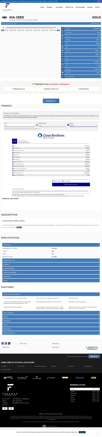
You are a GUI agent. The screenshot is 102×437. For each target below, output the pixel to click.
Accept (82, 432)
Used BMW (4, 366)
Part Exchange (80, 7)
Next (58, 30)
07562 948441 (18, 401)
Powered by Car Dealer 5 (52, 426)
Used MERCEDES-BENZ (40, 366)
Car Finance (59, 7)
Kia (12, 23)
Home (42, 7)
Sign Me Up (94, 356)
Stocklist (49, 7)
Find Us (97, 7)
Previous (2, 30)
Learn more (74, 432)
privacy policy (58, 414)
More (18, 227)
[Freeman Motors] (7, 7)
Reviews (90, 7)
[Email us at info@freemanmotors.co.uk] (9, 343)
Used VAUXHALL (88, 366)
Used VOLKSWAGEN (6, 369)
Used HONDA (21, 366)
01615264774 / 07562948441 (9, 1)
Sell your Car (69, 7)
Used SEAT (53, 366)
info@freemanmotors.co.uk (26, 1)
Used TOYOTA (71, 366)
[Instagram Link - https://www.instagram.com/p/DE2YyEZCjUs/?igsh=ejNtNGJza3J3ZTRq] (100, 1)
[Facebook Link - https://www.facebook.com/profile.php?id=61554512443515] (97, 1)
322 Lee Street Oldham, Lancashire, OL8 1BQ (46, 1)
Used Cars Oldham (6, 23)
